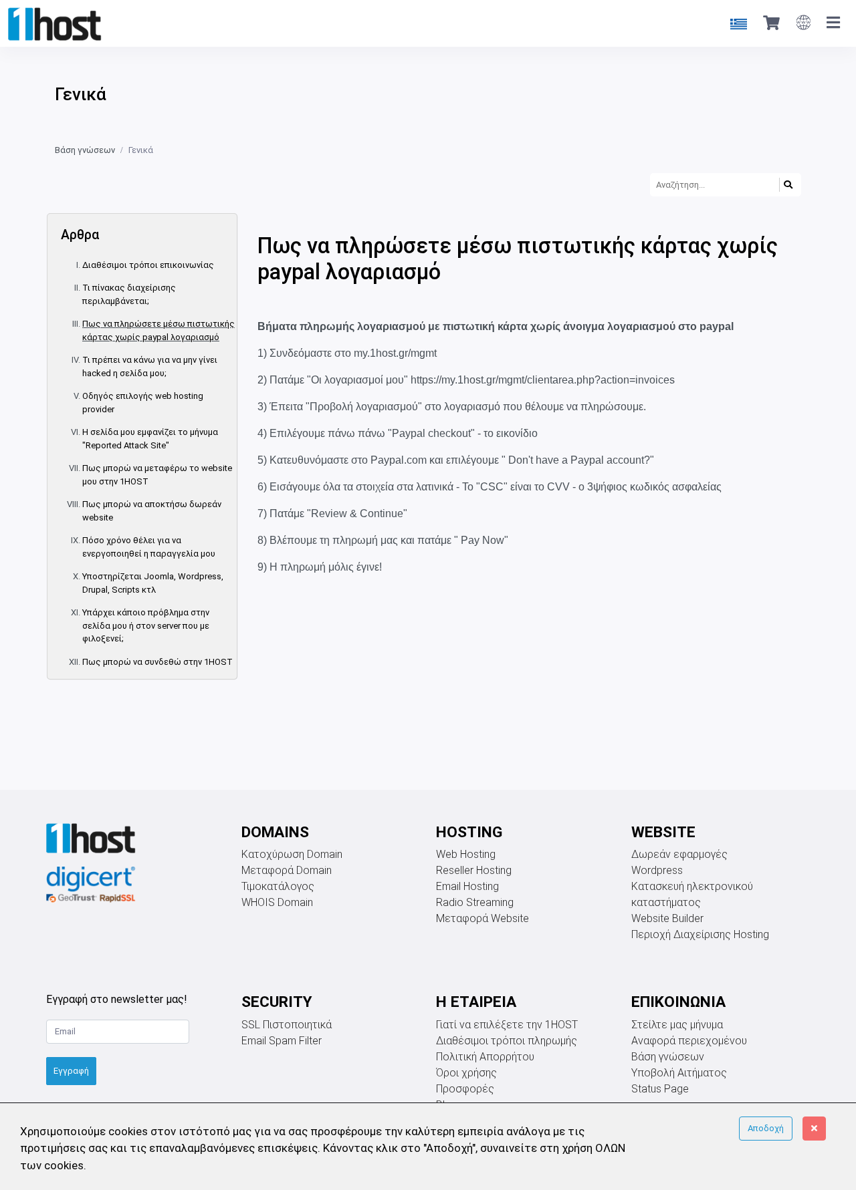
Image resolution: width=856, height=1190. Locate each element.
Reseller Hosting (474, 870)
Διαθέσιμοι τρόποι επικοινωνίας (148, 265)
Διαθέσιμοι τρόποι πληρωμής (506, 1040)
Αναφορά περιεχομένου (689, 1040)
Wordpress (657, 870)
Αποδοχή (766, 1128)
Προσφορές (465, 1088)
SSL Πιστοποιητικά (286, 1024)
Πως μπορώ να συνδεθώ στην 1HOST (157, 662)
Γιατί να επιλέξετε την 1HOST (507, 1024)
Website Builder (667, 918)
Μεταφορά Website (482, 918)
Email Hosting (467, 886)
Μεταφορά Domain (286, 870)
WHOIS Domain (277, 902)
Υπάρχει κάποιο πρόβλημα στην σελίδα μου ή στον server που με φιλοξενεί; (145, 625)
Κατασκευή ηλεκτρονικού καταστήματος (692, 894)
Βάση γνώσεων (85, 150)
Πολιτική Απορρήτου (485, 1056)
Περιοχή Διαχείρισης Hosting (700, 934)
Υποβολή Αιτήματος (679, 1072)
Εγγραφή (71, 1071)
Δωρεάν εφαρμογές (679, 854)
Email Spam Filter (281, 1040)
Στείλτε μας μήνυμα (677, 1024)
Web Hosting (466, 854)
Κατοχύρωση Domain (291, 854)
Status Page (660, 1088)
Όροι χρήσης (466, 1072)
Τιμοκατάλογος (277, 886)
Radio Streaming (475, 902)
